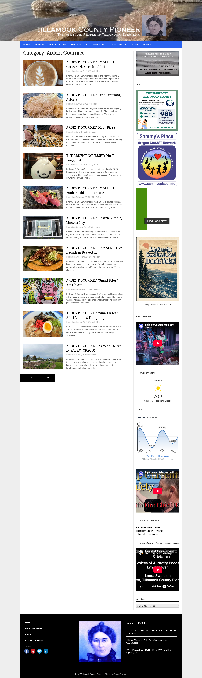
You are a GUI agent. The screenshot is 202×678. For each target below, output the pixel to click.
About (134, 44)
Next (49, 377)
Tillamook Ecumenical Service (149, 534)
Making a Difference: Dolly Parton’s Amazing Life (146, 640)
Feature (39, 44)
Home (26, 44)
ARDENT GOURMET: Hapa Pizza (90, 127)
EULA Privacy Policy (33, 628)
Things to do (118, 44)
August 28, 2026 (132, 633)
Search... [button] (148, 44)
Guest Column (57, 44)
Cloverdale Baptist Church (148, 527)
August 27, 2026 (132, 643)
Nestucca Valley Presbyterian (149, 530)
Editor (97, 71)
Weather (76, 44)
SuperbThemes (120, 674)
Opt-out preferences (34, 640)
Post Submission (96, 44)
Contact (28, 634)
